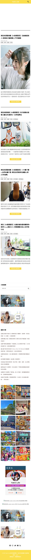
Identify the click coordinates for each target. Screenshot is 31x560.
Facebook (10, 546)
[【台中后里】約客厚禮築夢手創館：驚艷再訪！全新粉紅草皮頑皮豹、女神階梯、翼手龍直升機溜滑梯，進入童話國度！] (8, 454)
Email (18, 546)
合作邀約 (16, 179)
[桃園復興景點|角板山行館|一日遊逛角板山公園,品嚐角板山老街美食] (8, 407)
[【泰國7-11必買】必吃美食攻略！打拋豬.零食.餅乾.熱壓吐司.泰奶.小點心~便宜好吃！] (23, 454)
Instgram (12, 546)
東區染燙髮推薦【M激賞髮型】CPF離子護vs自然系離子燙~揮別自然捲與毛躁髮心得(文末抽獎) (15, 172)
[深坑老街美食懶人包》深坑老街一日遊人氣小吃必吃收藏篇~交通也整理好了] (8, 392)
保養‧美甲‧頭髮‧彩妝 (6, 42)
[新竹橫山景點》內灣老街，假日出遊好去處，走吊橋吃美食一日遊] (23, 438)
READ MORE (15, 101)
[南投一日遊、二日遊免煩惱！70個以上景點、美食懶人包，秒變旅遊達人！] (8, 438)
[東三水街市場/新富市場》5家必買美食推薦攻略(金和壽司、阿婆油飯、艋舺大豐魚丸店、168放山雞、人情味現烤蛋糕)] (8, 423)
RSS (20, 546)
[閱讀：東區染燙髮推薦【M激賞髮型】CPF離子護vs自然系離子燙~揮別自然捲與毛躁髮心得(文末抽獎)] (15, 201)
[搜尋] (28, 288)
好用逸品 (16, 119)
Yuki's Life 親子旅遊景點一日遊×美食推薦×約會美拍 (17, 553)
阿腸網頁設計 (18, 556)
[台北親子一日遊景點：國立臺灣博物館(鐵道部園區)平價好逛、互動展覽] (23, 392)
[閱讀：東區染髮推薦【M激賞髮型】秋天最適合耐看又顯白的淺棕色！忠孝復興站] (15, 146)
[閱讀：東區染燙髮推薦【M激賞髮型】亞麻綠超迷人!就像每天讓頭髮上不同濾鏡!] (15, 88)
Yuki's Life (15, 2)
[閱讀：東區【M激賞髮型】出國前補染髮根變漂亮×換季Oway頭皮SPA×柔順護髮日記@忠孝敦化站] (15, 255)
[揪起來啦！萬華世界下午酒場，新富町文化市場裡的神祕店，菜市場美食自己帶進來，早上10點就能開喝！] (23, 423)
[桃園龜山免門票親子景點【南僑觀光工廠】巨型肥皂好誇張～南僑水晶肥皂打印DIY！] (23, 407)
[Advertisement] (15, 17)
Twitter (15, 546)
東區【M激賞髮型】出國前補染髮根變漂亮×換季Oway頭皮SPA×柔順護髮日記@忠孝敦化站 (15, 227)
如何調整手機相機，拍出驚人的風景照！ (11, 359)
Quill (17, 555)
